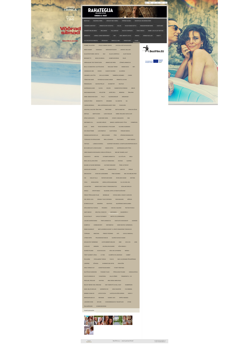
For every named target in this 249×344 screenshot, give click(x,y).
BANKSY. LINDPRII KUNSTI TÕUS (118, 122)
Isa (126, 101)
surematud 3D (104, 289)
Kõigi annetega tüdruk (91, 207)
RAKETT (159, 35)
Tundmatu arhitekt (90, 25)
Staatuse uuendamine (101, 173)
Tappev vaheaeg (123, 297)
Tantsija (86, 143)
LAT (154, 2)
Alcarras (122, 71)
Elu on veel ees (125, 182)
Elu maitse (119, 101)
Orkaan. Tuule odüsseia (104, 199)
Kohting (101, 280)
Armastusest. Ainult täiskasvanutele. (106, 186)
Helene (108, 88)
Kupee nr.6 (112, 92)
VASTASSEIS (113, 212)
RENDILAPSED (95, 182)
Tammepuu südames (118, 75)
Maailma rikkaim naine (146, 25)
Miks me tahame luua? (121, 152)
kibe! (120, 242)
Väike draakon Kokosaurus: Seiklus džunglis (97, 152)
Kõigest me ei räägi (112, 20)
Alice (85, 126)
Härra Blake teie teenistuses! (93, 62)
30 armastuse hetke (108, 263)
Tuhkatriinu (102, 276)
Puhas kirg (122, 105)
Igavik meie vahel (103, 118)
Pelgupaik (87, 259)
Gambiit (128, 254)
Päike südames (116, 173)
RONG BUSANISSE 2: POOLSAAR (106, 126)
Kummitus (87, 225)
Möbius (127, 250)
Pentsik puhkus (129, 207)
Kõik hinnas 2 (122, 246)
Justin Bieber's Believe (108, 242)
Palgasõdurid (88, 306)
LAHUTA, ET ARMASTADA (107, 160)
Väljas (119, 25)
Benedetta (99, 101)
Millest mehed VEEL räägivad (92, 284)
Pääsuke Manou (125, 130)
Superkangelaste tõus (124, 148)
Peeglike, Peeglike (89, 280)
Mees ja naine (106, 135)
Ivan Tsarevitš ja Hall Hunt (113, 284)
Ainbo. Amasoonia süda (90, 96)
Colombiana (128, 289)
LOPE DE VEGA (102, 293)
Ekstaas (120, 160)
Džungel (95, 263)
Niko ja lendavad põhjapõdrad (126, 259)
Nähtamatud (109, 225)
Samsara (96, 246)
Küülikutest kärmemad (91, 242)
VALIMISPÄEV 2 (124, 212)
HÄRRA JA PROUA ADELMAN (109, 182)
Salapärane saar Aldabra (123, 203)
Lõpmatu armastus (125, 62)
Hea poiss (109, 203)
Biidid (92, 126)
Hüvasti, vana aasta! (118, 118)
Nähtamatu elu (88, 122)
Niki (115, 35)
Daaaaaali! (99, 49)
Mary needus (131, 139)
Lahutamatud (102, 130)
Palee (124, 58)
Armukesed (125, 96)
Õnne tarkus (140, 30)
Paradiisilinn (88, 83)
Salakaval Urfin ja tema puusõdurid (114, 190)
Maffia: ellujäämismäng (117, 216)
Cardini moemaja (89, 105)
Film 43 (112, 259)
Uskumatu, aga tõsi (89, 75)
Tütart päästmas (119, 267)
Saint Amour (87, 212)
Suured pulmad (88, 250)
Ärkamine (109, 101)
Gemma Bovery (98, 225)
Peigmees (104, 207)
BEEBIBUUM (106, 195)
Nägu (130, 156)
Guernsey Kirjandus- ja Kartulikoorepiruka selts (122, 143)
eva (85, 178)
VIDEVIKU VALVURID (116, 207)
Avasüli (86, 190)
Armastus (87, 35)
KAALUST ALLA (93, 178)
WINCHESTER (87, 173)
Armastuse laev (148, 35)
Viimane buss (125, 66)
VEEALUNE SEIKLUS (126, 186)
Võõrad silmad (126, 20)
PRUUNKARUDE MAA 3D (102, 237)
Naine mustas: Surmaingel (125, 225)
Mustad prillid (100, 83)
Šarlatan (130, 92)
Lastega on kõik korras (117, 293)
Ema (128, 118)
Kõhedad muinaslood (127, 135)
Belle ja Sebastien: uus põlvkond (94, 66)
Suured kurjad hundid (118, 237)
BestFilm (86, 20)
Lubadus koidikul (98, 143)
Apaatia (137, 35)
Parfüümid (108, 109)
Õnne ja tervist (124, 165)
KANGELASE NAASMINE (90, 169)
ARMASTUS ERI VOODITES (106, 25)
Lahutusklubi (108, 113)
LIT (157, 2)
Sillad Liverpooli (114, 54)
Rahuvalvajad (119, 199)
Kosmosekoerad (101, 306)
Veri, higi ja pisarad (115, 250)
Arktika (96, 156)
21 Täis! (103, 254)
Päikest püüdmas (108, 233)
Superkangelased (89, 88)
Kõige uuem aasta (89, 118)
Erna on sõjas (132, 109)
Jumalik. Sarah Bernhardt (102, 35)
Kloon (101, 88)
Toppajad (87, 233)
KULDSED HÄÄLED (101, 122)
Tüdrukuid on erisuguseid (92, 139)
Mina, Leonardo (108, 139)
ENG (161, 2)
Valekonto (87, 156)
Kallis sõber (113, 276)
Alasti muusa (127, 54)
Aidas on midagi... (100, 58)
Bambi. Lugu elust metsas (155, 30)
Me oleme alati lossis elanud (92, 148)
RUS (146, 2)
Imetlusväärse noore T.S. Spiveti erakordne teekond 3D (115, 229)
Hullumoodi (114, 30)
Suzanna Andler (113, 96)
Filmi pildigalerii (89, 310)
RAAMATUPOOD (112, 169)
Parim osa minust (89, 229)
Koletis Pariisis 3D (89, 276)
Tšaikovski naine (89, 79)
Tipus (85, 182)
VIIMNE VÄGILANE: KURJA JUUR (124, 113)
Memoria (121, 92)
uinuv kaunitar (116, 289)
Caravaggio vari (89, 71)
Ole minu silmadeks (124, 126)
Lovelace (87, 246)
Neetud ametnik (119, 109)
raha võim (121, 263)
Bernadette (87, 58)
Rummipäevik (128, 284)
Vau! (104, 54)
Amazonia (96, 233)
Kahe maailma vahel (89, 92)
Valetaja (121, 83)
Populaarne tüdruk (100, 259)
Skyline (99, 302)
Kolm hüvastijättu (130, 25)
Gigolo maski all (128, 233)
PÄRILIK (131, 169)
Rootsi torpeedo (127, 30)
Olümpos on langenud (115, 254)
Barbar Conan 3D (89, 293)
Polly (103, 96)
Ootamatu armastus (109, 156)
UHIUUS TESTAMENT (101, 216)
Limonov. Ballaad (125, 49)
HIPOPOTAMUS (96, 190)
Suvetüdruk (113, 130)
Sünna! (102, 169)
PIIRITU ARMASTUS (106, 220)
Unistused (160, 25)
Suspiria (129, 160)
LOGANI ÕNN (87, 186)
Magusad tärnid (112, 66)
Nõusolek (105, 40)
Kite (118, 233)
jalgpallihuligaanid (108, 246)
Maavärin (100, 203)
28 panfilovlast (88, 203)
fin (165, 2)
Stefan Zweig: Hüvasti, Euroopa (122, 195)
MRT (134, 66)
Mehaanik (101, 297)
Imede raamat (88, 49)
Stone (129, 302)
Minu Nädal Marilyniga (114, 280)
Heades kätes (109, 148)
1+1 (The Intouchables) (91, 40)
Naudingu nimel (98, 20)
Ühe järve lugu (88, 199)
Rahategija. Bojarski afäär (143, 20)
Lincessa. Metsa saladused (123, 45)
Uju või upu (122, 156)
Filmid (136, 40)
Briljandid (104, 30)
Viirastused (127, 40)
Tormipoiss (134, 122)
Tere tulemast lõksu (90, 254)
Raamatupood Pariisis (120, 88)
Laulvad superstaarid (90, 220)
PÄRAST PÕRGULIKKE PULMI (91, 195)
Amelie (133, 88)
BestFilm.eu (89, 341)
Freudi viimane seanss (105, 45)
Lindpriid (86, 263)
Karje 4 (130, 293)
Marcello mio (116, 40)
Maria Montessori (111, 49)
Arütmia (132, 178)
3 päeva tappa (88, 237)
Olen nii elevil (101, 250)
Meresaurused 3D (89, 297)
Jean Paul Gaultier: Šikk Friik (92, 109)
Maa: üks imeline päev (130, 173)
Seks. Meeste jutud (125, 35)
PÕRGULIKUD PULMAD (119, 272)
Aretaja (86, 113)
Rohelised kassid (121, 178)
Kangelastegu (133, 272)
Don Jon (127, 242)
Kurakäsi (134, 220)
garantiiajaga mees (104, 267)
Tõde (115, 135)
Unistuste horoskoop (121, 220)
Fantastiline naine (106, 178)
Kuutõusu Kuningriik (90, 272)
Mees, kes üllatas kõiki (91, 160)
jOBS (135, 242)
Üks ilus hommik (104, 75)
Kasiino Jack (111, 297)
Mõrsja (129, 199)
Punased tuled (105, 272)
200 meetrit (111, 83)
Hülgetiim (102, 92)
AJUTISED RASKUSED (109, 165)
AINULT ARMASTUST (89, 267)
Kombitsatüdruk (114, 58)
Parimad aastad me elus (91, 135)
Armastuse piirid (111, 62)
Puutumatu (120, 139)
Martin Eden (96, 113)
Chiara (130, 75)
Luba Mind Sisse (88, 302)
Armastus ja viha (122, 79)
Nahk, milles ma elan (90, 289)
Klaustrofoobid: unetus (91, 54)
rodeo (100, 71)
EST (150, 2)
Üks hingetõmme (89, 130)
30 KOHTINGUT (88, 216)
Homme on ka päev (89, 45)
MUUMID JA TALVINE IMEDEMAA (92, 165)
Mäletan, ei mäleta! (100, 212)
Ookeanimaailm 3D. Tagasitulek (114, 302)
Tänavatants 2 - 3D (126, 276)
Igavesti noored (110, 71)
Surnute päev (88, 101)
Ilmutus (122, 169)
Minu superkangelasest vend (106, 105)
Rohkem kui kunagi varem (105, 79)
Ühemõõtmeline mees (90, 30)
